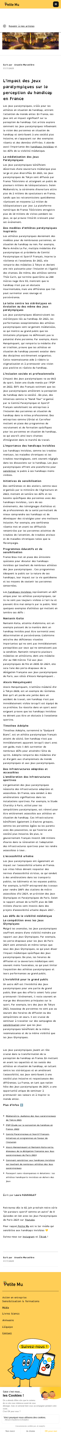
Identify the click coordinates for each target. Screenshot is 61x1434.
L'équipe (7, 1327)
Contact (7, 1333)
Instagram (29, 1237)
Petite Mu (23, 1226)
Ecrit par (7, 1257)
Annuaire (8, 1320)
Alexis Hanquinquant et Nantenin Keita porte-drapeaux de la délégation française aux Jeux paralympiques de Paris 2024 (30, 1151)
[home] (11, 4)
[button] (56, 4)
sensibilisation (11, 1025)
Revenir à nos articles (21, 26)
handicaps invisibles (42, 147)
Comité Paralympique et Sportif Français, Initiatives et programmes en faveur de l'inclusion (28, 1138)
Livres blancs (11, 1313)
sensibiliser (9, 471)
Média (5, 1307)
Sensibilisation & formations (20, 1301)
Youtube (29, 1220)
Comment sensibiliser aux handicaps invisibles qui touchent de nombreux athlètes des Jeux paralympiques (30, 1164)
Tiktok (43, 1237)
